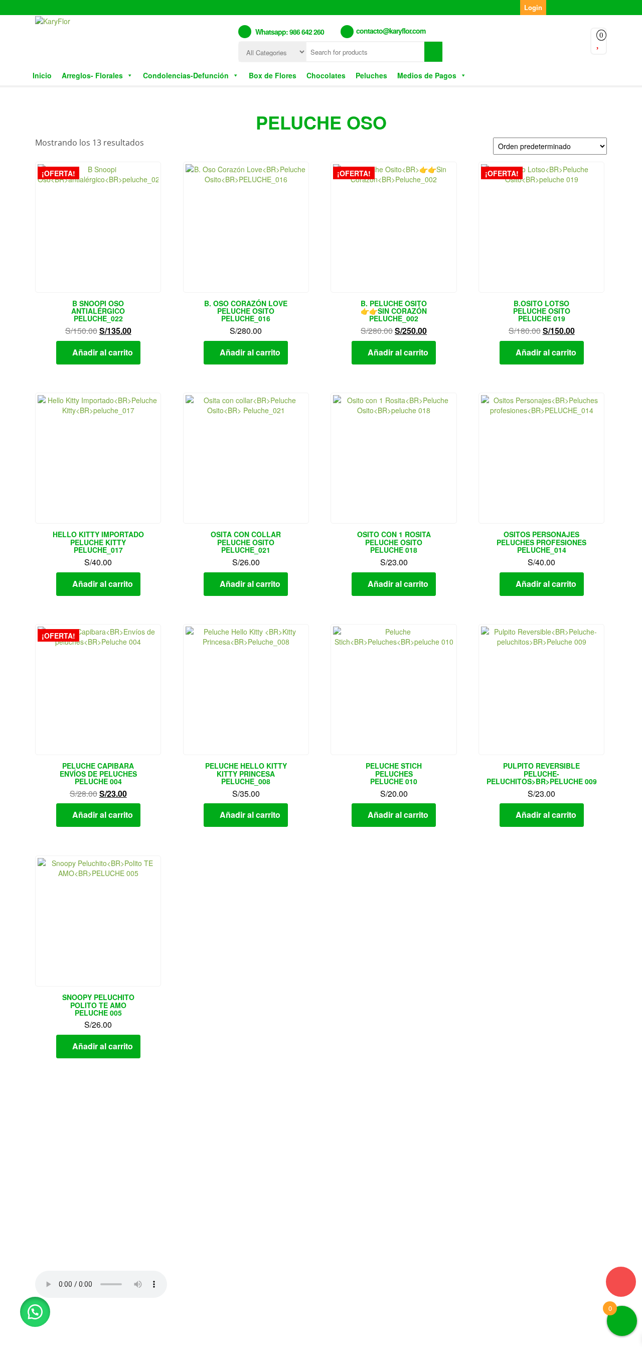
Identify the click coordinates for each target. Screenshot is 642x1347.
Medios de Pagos (426, 75)
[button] (35, 1312)
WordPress (289, 1330)
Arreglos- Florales (92, 75)
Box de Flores (272, 75)
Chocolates (326, 75)
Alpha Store (380, 1330)
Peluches (371, 75)
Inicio (42, 75)
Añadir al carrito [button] (102, 352)
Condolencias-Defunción (186, 75)
